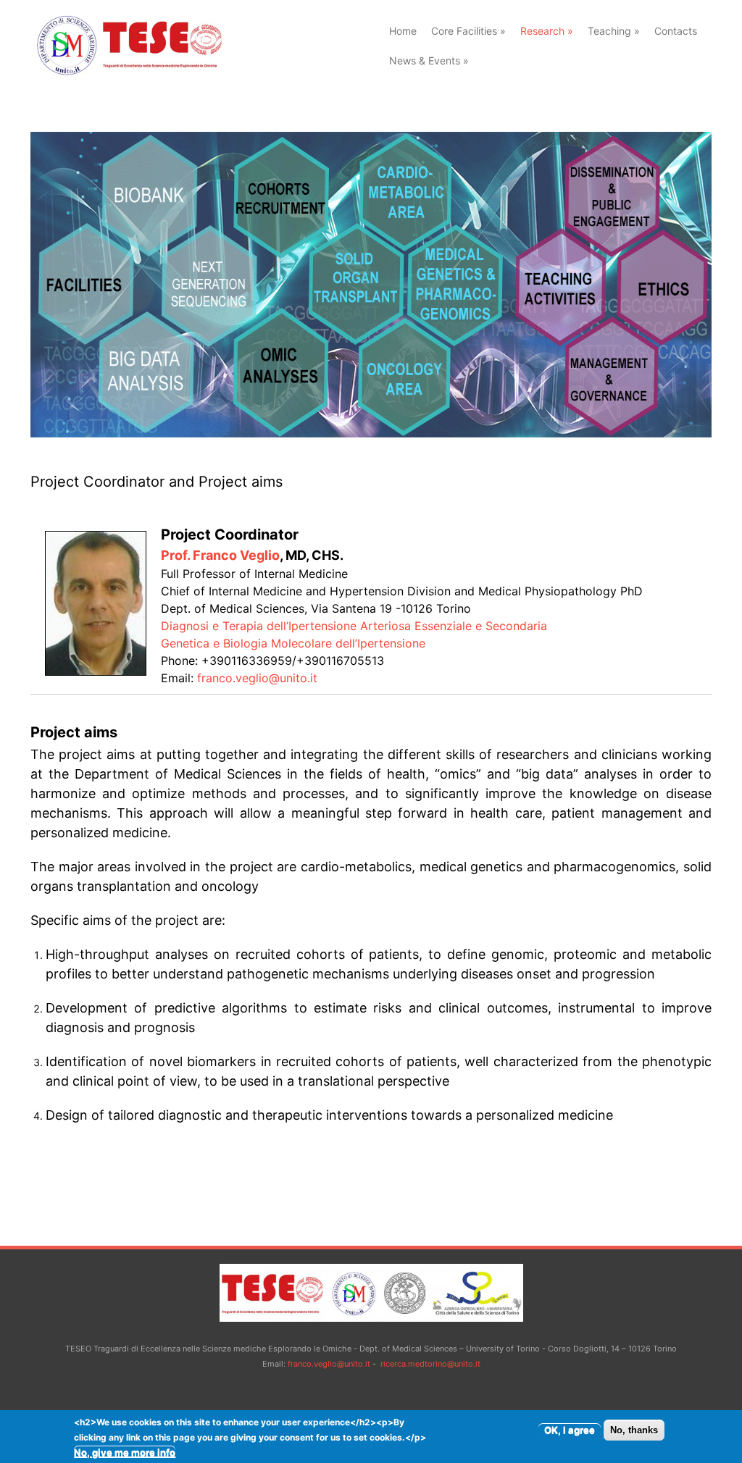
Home (403, 31)
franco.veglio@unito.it (257, 678)
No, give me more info (124, 1452)
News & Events (429, 60)
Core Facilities (468, 31)
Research (546, 31)
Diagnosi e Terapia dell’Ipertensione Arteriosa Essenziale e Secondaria (354, 626)
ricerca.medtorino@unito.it (430, 1364)
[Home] (127, 73)
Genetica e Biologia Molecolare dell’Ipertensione (293, 643)
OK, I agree (569, 1429)
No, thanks (634, 1430)
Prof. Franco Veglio (220, 555)
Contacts (675, 31)
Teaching (614, 31)
